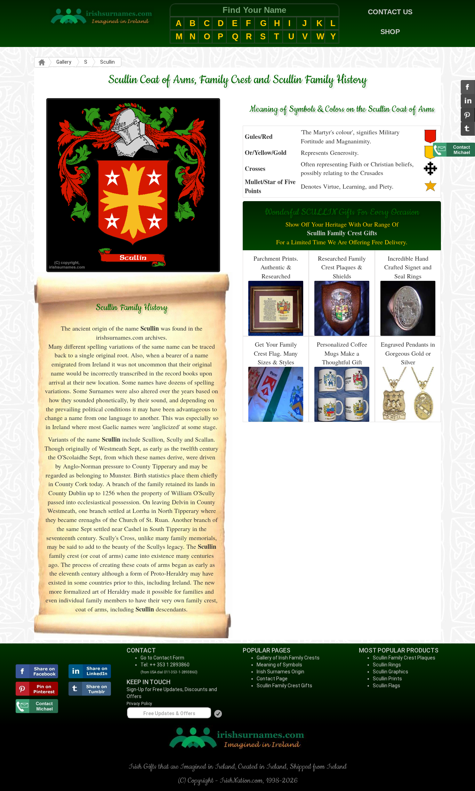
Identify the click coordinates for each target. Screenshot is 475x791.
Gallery (63, 62)
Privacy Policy (139, 703)
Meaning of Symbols (279, 664)
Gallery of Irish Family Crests (288, 658)
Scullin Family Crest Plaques (404, 658)
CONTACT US (390, 12)
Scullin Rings (387, 664)
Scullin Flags (386, 685)
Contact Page (272, 678)
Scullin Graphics (390, 671)
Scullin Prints (387, 678)
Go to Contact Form (162, 658)
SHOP (390, 31)
